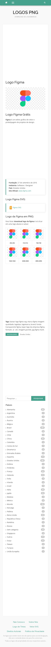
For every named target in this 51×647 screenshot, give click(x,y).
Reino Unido (12, 515)
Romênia (10, 522)
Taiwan (9, 544)
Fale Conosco (19, 622)
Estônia (10, 464)
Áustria (10, 420)
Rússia (9, 526)
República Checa (13, 519)
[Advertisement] (25, 53)
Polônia (10, 511)
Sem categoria (12, 529)
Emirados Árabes (14, 453)
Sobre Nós (33, 622)
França (9, 471)
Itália (9, 490)
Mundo (10, 504)
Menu (12, 3)
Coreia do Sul (12, 446)
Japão (9, 493)
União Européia (13, 551)
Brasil (9, 428)
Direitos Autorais (14, 631)
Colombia (10, 442)
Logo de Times (19, 627)
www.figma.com (25, 191)
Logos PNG (25, 12)
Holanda (10, 475)
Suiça (9, 540)
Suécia (9, 537)
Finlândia (10, 468)
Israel (9, 486)
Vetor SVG (34, 627)
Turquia (10, 548)
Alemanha (11, 409)
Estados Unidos (25, 334)
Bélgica (10, 424)
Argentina (11, 413)
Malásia (10, 497)
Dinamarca (11, 449)
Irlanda (10, 482)
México (10, 500)
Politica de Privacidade (34, 631)
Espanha (10, 457)
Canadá (10, 431)
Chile (9, 435)
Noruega (10, 508)
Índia (9, 479)
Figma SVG (17, 207)
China (9, 439)
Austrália (10, 417)
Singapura (11, 533)
